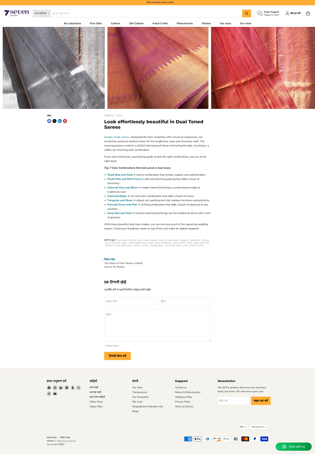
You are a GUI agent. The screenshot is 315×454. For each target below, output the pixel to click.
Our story (225, 23)
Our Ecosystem (140, 397)
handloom (195, 240)
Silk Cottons (136, 23)
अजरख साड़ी (95, 392)
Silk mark (137, 401)
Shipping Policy (183, 397)
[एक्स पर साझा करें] (54, 121)
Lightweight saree (137, 242)
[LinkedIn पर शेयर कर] (60, 121)
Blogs (135, 411)
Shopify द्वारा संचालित (55, 444)
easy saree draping (147, 240)
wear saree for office (193, 245)
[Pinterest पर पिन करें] (65, 121)
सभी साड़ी (94, 387)
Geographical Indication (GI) (147, 406)
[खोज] (246, 13)
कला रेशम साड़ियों (97, 397)
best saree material (126, 240)
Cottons (115, 23)
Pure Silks (96, 23)
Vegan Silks (96, 406)
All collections (72, 23)
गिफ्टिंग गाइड (65, 437)
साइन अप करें (261, 401)
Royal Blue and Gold (119, 175)
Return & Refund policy (187, 392)
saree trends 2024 (182, 242)
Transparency (139, 392)
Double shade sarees (116, 137)
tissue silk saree (173, 245)
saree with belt (201, 242)
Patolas (206, 23)
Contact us (181, 387)
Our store (246, 23)
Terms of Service (184, 406)
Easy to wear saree (168, 240)
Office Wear (96, 401)
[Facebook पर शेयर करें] (49, 121)
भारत (257, 427)
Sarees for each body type (118, 245)
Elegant (184, 240)
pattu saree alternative (160, 242)
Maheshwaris (185, 23)
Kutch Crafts (160, 23)
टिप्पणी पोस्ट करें (117, 356)
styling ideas (156, 245)
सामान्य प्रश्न (52, 437)
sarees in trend (140, 245)
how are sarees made (116, 242)
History (205, 240)
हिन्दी (241, 427)
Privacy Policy (182, 401)
